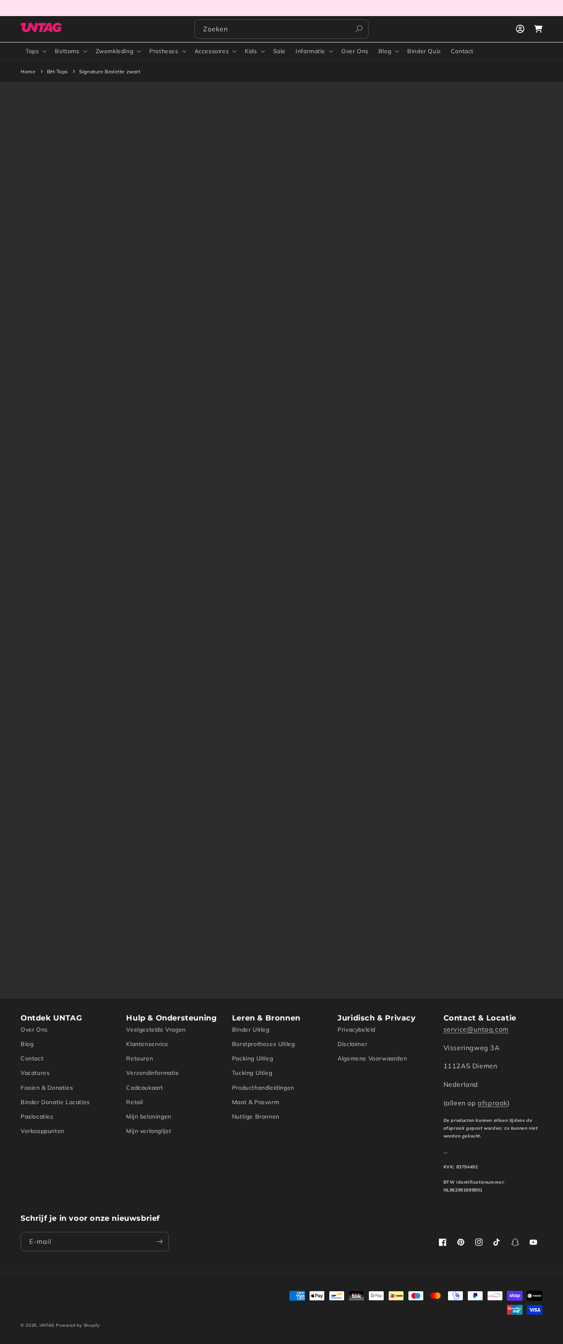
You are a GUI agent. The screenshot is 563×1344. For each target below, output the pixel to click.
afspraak (492, 1103)
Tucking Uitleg (252, 1073)
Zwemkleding (115, 51)
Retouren (139, 1058)
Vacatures (35, 1073)
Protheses (163, 51)
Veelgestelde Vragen (155, 1029)
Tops (32, 51)
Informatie (310, 51)
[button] (35, 51)
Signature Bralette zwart (109, 71)
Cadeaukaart (144, 1087)
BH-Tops (57, 71)
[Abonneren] (159, 1241)
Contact (32, 1058)
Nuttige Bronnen (255, 1116)
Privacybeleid (356, 1029)
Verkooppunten (42, 1131)
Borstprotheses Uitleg (263, 1044)
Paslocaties (37, 1116)
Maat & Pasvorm (255, 1102)
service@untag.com (476, 1029)
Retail (134, 1102)
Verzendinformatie (152, 1073)
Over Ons (34, 1029)
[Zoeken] (359, 29)
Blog (384, 51)
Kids (251, 51)
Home (28, 71)
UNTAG (47, 1325)
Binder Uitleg (251, 1029)
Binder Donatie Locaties (55, 1102)
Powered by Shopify (78, 1325)
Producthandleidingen (263, 1087)
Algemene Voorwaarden (372, 1058)
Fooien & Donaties (47, 1087)
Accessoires (212, 51)
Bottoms (67, 51)
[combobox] (281, 29)
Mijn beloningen (148, 1116)
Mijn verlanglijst (148, 1131)
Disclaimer (352, 1044)
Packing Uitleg (252, 1058)
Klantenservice (147, 1044)
